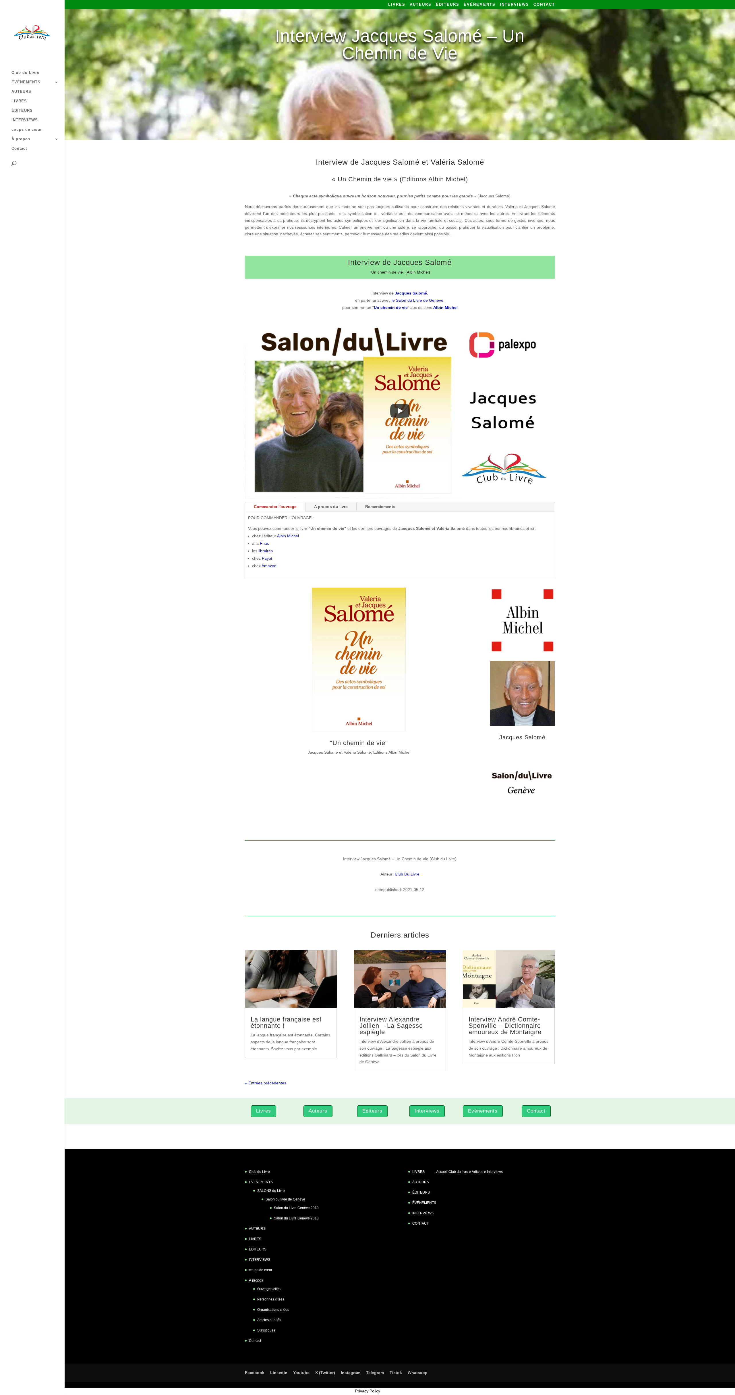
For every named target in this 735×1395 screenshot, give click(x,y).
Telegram (375, 1372)
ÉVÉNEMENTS (480, 5)
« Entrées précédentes (265, 1083)
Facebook (254, 1372)
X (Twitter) (325, 1372)
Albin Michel (288, 536)
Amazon (269, 565)
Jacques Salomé (522, 737)
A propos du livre (331, 506)
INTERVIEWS (514, 5)
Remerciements (380, 506)
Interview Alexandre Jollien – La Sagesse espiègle (391, 1026)
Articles (477, 1172)
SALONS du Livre (271, 1191)
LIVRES (396, 5)
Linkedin (278, 1372)
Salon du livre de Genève (285, 1199)
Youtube (301, 1372)
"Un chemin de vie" (359, 742)
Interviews (427, 1111)
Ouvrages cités (269, 1289)
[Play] (400, 411)
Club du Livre (25, 73)
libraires (265, 551)
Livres (263, 1111)
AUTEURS (421, 5)
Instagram (350, 1372)
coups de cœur (26, 130)
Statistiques (266, 1330)
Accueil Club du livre (452, 1172)
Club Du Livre (407, 874)
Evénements (483, 1111)
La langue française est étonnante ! (286, 1022)
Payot (267, 558)
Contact (19, 149)
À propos (20, 139)
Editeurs (372, 1111)
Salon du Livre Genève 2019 (296, 1208)
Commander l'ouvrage (275, 506)
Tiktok (396, 1372)
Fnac (264, 543)
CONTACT (544, 5)
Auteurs (318, 1111)
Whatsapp (418, 1372)
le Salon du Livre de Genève (417, 300)
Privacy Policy (367, 1391)
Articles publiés (269, 1320)
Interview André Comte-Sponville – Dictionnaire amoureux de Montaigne (505, 1026)
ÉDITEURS (447, 5)
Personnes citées (270, 1299)
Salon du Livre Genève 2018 (296, 1218)
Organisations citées (273, 1310)
